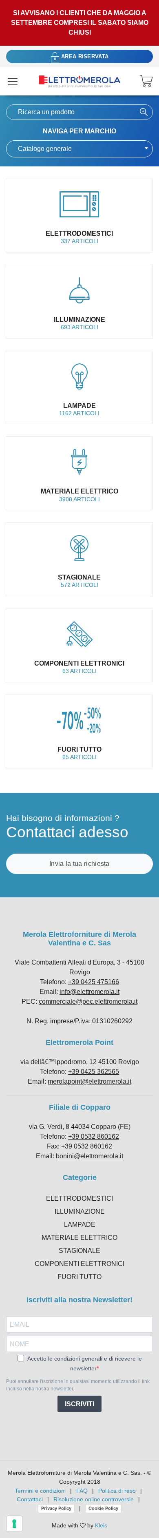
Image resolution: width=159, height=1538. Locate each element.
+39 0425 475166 (93, 981)
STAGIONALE (79, 1250)
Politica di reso (117, 1490)
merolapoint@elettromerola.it (89, 1081)
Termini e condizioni (40, 1490)
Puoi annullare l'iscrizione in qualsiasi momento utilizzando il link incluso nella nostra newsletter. (78, 1385)
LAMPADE (79, 1224)
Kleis (101, 1525)
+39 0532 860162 (93, 1136)
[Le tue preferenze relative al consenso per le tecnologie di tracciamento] (14, 1523)
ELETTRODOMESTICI (79, 1198)
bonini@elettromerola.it (89, 1156)
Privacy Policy (56, 1508)
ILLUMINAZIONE (80, 1211)
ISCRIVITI (79, 1404)
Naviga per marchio (79, 131)
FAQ (82, 1490)
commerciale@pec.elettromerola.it (88, 1001)
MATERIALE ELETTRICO (79, 1237)
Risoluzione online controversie (94, 1499)
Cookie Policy (103, 1508)
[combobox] (79, 148)
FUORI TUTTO (79, 1276)
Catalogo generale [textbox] (45, 148)
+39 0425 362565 (93, 1071)
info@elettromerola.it (89, 991)
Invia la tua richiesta (79, 863)
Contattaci (30, 1499)
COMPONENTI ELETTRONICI (79, 1263)
